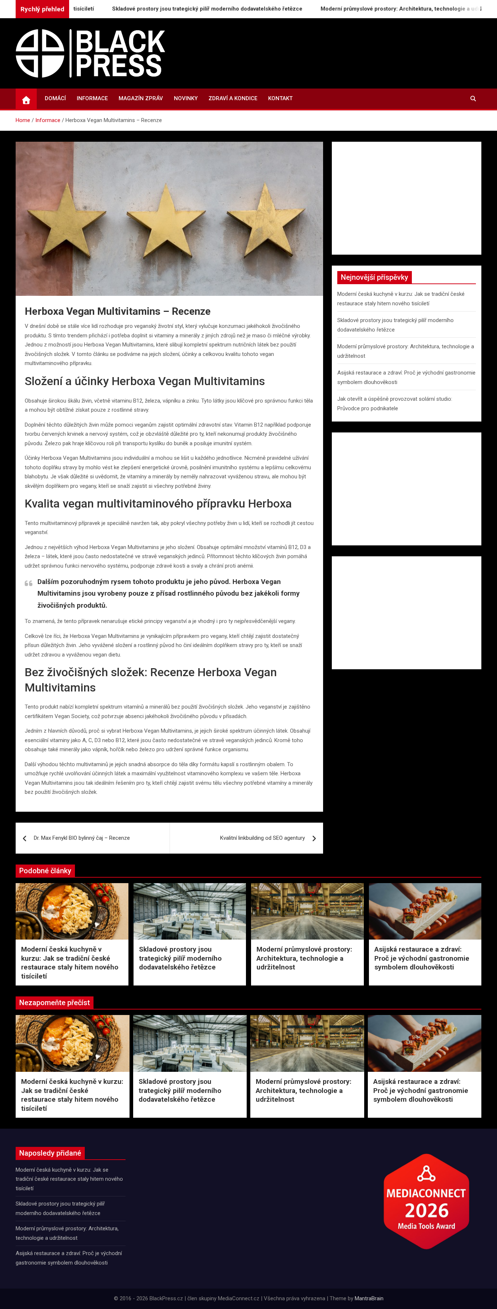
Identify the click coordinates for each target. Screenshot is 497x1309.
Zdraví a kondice (232, 98)
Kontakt (280, 98)
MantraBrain (369, 1298)
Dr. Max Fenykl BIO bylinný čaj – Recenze (82, 838)
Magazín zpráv (141, 98)
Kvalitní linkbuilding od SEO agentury (262, 838)
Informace (92, 98)
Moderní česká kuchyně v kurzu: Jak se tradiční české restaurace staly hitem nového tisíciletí (69, 962)
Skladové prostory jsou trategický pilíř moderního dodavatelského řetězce (171, 8)
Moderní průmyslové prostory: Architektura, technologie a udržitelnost (375, 8)
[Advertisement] (406, 198)
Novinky (186, 98)
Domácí (55, 98)
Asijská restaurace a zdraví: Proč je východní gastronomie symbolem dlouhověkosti (421, 958)
